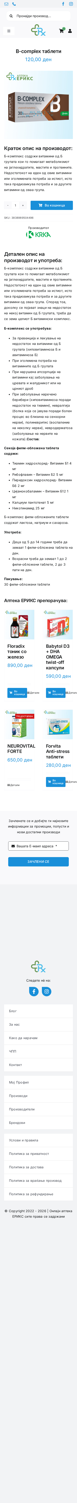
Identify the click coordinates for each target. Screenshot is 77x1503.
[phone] (14, 4)
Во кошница (55, 205)
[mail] (6, 4)
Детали (34, 692)
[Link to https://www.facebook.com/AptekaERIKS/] (34, 991)
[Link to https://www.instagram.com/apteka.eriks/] (46, 991)
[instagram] (71, 4)
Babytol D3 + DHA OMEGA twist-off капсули (58, 656)
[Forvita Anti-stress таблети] (58, 724)
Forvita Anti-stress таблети (58, 751)
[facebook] (63, 4)
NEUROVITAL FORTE (21, 748)
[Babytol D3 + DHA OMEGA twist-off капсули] (58, 625)
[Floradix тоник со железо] (19, 625)
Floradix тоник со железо (16, 651)
